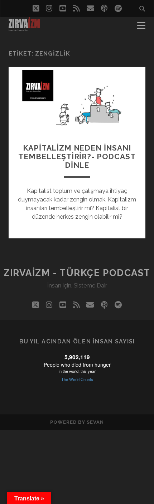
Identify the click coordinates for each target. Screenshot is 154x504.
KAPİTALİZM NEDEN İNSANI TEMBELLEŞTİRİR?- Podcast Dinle (76, 156)
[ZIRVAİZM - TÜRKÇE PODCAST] (24, 28)
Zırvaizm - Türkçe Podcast (77, 272)
